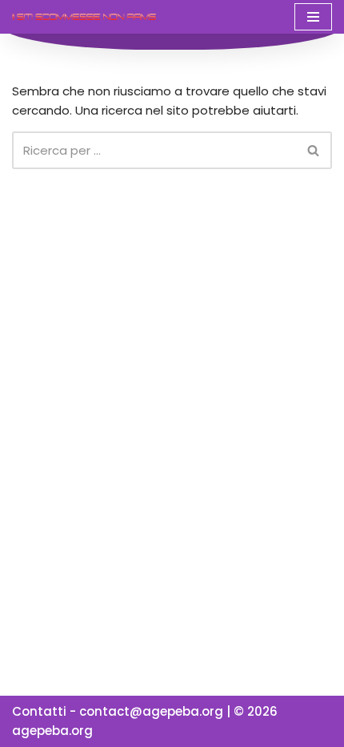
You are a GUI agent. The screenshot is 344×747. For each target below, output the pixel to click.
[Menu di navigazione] (313, 16)
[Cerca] (314, 150)
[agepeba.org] (84, 16)
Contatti (39, 711)
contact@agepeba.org (151, 711)
